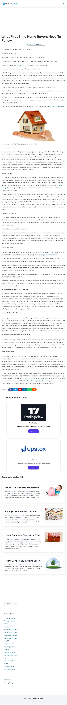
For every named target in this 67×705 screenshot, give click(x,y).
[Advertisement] (33, 19)
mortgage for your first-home (48, 254)
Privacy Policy (8, 683)
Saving (28, 44)
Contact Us (7, 679)
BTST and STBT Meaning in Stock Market (9, 646)
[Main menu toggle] (63, 3)
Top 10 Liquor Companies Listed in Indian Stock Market (10, 629)
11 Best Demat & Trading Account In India (10, 620)
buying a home (21, 65)
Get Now (33, 431)
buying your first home (57, 106)
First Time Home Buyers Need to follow (36, 381)
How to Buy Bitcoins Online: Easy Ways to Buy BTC (10, 638)
